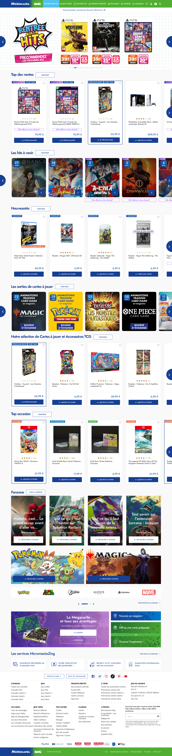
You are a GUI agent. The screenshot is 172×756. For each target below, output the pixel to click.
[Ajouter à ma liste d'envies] (43, 83)
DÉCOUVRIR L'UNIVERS (35, 579)
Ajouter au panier (144, 140)
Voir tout (45, 75)
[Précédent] (3, 41)
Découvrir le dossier (29, 540)
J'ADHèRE (79, 633)
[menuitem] (51, 4)
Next (169, 112)
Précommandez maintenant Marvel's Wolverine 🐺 (84, 10)
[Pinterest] (119, 676)
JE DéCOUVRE (78, 640)
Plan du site (157, 752)
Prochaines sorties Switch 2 (112, 693)
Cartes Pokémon (78, 693)
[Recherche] (160, 4)
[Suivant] (169, 41)
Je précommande (30, 140)
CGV (106, 752)
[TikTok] (112, 676)
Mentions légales (136, 752)
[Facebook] (93, 676)
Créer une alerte (145, 274)
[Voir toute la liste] (146, 4)
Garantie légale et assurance (119, 752)
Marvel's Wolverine (139, 686)
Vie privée (147, 752)
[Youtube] (125, 676)
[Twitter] (99, 676)
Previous (3, 180)
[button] (51, 4)
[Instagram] (106, 676)
